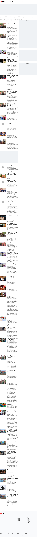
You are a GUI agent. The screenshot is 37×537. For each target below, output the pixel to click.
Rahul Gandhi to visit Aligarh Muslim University (12, 201)
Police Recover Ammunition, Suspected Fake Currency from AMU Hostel (12, 92)
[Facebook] (17, 535)
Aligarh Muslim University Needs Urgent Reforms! (11, 174)
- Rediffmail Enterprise (19, 516)
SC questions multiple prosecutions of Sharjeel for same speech (12, 452)
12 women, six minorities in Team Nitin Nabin (12, 51)
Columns (11, 19)
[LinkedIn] (22, 535)
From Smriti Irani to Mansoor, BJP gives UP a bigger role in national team (12, 60)
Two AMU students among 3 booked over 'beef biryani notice (12, 381)
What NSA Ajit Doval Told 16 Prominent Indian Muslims (12, 224)
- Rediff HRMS (18, 518)
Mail (12, 1)
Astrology (28, 521)
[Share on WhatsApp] (14, 535)
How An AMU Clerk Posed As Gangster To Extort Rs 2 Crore (12, 35)
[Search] (33, 1)
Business (12, 17)
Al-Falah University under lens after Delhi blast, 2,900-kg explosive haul (12, 264)
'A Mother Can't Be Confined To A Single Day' (12, 116)
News (14, 1)
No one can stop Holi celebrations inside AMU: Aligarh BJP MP (11, 411)
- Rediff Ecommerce (19, 517)
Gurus (23, 1)
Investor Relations (18, 533)
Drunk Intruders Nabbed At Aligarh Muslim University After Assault (12, 24)
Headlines (1, 19)
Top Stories (3, 17)
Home (11, 1)
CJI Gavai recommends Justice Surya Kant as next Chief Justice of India (12, 318)
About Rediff (1, 533)
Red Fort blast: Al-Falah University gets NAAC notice (12, 253)
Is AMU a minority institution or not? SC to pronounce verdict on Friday (12, 495)
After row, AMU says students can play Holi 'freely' (11, 294)
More (26, 1)
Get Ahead (28, 519)
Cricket (17, 17)
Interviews (14, 19)
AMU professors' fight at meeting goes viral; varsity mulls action (12, 356)
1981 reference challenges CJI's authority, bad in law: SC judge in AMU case (12, 430)
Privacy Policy (8, 533)
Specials (17, 19)
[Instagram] (19, 535)
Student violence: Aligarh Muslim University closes (11, 181)
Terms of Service (13, 533)
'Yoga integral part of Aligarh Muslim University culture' (12, 243)
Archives (20, 19)
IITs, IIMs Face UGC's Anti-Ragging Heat (12, 404)
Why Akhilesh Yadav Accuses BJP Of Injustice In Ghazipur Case (12, 189)
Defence (5, 19)
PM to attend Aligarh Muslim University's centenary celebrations (12, 133)
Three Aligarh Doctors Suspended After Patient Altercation (11, 104)
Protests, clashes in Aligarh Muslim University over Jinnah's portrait (12, 233)
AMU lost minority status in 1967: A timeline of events (12, 371)
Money (17, 1)
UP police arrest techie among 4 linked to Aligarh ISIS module (11, 487)
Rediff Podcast (29, 522)
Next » (9, 507)
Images (8, 19)
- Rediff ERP (18, 520)
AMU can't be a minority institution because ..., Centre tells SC (12, 442)
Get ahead (30, 17)
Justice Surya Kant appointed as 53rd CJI (11, 277)
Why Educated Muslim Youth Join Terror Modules (12, 339)
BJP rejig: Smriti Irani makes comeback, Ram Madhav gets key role (12, 76)
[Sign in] (36, 1)
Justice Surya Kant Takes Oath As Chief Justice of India (12, 287)
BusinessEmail (21, 1)
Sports (25, 17)
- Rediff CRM (18, 519)
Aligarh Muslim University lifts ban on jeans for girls (11, 328)
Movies (21, 17)
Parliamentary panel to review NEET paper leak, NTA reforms (11, 141)
